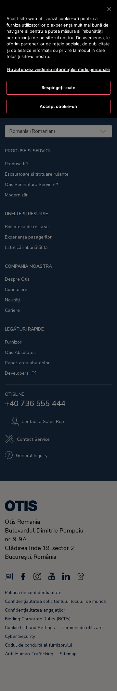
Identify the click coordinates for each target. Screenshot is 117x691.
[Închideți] (109, 9)
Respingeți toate (58, 87)
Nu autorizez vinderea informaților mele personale (58, 69)
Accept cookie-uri (58, 106)
